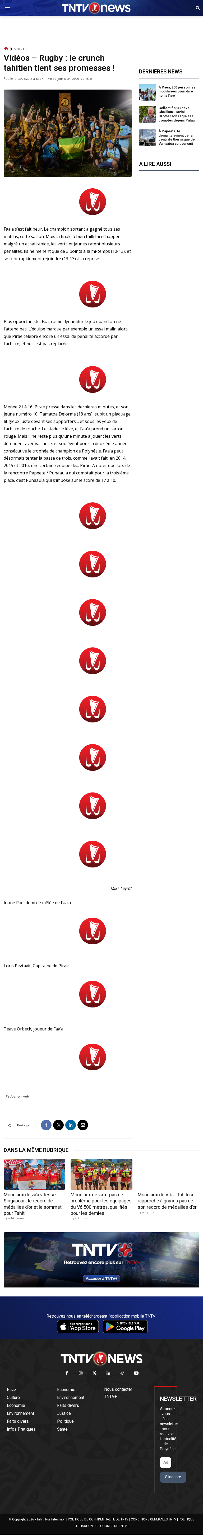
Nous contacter (118, 1389)
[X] (58, 1125)
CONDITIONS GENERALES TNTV (153, 1519)
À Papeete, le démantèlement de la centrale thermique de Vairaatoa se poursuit (177, 137)
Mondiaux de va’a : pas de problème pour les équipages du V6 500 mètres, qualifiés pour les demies (101, 1204)
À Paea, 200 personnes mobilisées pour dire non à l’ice (177, 91)
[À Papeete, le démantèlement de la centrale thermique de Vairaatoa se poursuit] (147, 137)
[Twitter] (94, 1373)
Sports (20, 49)
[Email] (82, 1125)
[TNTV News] (101, 1358)
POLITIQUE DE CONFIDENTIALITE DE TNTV (98, 1519)
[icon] (6, 48)
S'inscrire (173, 1476)
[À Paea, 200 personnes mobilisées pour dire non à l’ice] (147, 92)
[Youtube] (136, 1373)
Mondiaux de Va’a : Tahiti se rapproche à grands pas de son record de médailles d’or (167, 1201)
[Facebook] (46, 1125)
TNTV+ (110, 1396)
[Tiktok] (122, 1373)
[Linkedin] (70, 1125)
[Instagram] (80, 1373)
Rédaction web (17, 1096)
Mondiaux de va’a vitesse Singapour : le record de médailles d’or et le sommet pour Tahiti (33, 1204)
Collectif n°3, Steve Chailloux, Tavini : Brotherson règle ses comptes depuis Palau (177, 114)
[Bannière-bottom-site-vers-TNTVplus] (101, 1286)
